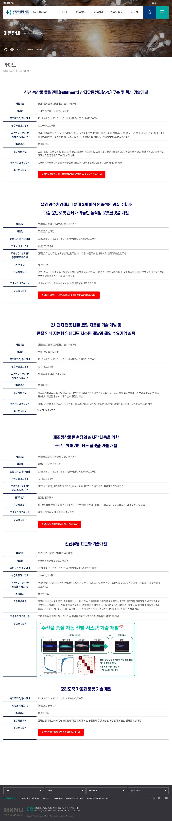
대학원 (50, 791)
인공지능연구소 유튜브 (46, 410)
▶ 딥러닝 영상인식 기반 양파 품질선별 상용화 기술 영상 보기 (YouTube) (72, 174)
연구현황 (80, 12)
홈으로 (23, 50)
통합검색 (149, 12)
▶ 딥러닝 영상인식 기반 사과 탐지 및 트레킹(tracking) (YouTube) (69, 295)
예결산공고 (46, 798)
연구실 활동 (116, 12)
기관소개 (62, 12)
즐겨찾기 (12, 50)
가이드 (39, 50)
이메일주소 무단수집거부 (74, 798)
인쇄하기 (6, 50)
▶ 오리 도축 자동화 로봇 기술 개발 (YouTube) (61, 732)
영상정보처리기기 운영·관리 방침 (97, 798)
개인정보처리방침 (9, 798)
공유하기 (18, 50)
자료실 (134, 12)
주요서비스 (93, 791)
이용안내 (29, 50)
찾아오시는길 (58, 798)
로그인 (154, 3)
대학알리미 (35, 798)
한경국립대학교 (8, 3)
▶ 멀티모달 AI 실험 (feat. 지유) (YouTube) (59, 524)
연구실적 (98, 12)
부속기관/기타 (136, 791)
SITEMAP (162, 12)
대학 (7, 791)
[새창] (147, 798)
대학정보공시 (23, 798)
